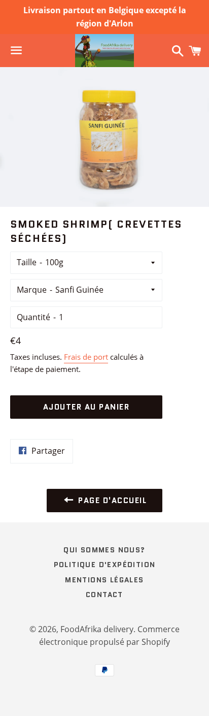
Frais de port (86, 357)
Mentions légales (104, 580)
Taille (27, 262)
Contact (104, 594)
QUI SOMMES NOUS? (104, 550)
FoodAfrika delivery (96, 629)
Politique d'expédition (105, 564)
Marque (32, 289)
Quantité (33, 317)
